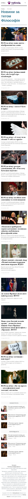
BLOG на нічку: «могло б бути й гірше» (13, 107)
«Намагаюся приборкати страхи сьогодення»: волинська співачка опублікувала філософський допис (13, 229)
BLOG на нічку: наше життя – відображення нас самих (13, 44)
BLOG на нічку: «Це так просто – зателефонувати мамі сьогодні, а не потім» (14, 388)
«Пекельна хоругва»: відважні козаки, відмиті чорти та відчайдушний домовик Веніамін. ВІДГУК (16, 425)
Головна (3, 8)
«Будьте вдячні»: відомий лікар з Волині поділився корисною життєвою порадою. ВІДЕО (14, 262)
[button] (3, 2)
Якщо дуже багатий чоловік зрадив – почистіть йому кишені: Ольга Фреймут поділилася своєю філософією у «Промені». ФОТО (13, 325)
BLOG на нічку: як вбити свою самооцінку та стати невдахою (13, 198)
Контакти (14, 465)
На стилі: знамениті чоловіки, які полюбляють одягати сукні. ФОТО (16, 407)
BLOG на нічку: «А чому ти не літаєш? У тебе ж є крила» (13, 138)
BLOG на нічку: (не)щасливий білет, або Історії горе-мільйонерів (13, 74)
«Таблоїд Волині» (16, 493)
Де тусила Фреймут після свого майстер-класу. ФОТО (14, 294)
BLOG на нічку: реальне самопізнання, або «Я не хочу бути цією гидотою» (13, 168)
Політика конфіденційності (14, 466)
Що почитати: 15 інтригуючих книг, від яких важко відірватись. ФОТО (17, 415)
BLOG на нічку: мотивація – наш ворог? (12, 358)
